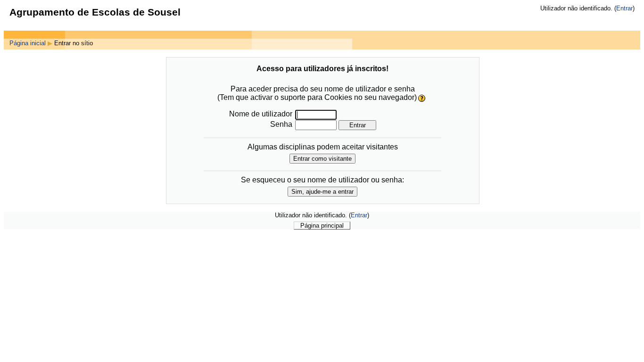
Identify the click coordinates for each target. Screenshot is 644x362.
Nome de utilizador (260, 114)
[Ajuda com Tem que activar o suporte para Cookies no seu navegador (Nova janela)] (422, 97)
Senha (281, 124)
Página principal (322, 225)
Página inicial (27, 43)
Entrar (624, 8)
